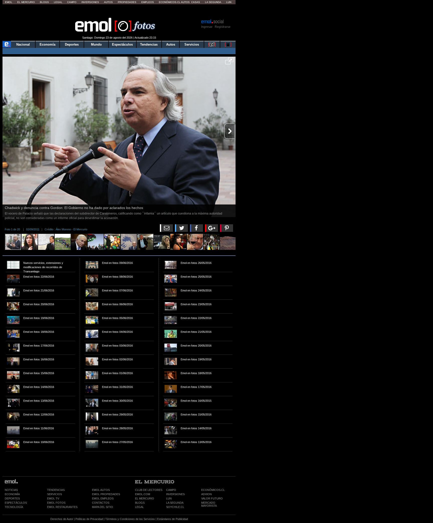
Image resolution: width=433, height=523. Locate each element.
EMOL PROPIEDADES (106, 494)
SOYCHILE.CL (175, 506)
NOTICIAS (11, 489)
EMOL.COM (142, 494)
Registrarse (223, 27)
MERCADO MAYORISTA (209, 504)
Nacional (23, 44)
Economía (47, 44)
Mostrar (119, 11)
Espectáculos (122, 44)
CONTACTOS (100, 502)
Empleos (147, 2)
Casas (195, 2)
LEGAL (139, 506)
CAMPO (171, 489)
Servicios (191, 44)
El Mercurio (26, 2)
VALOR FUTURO (212, 498)
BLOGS (140, 502)
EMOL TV (53, 498)
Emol (8, 2)
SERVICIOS (54, 494)
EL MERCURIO (144, 498)
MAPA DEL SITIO (102, 506)
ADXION (206, 494)
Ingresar (206, 27)
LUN (169, 498)
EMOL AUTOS (101, 489)
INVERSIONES (175, 494)
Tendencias (149, 44)
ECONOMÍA (12, 494)
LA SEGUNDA (174, 502)
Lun (228, 2)
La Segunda (213, 2)
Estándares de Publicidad (172, 518)
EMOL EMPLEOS (103, 498)
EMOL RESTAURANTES (62, 506)
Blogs (44, 2)
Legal (58, 2)
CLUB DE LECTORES (148, 489)
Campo (71, 2)
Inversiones (90, 2)
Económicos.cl (169, 2)
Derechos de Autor (61, 518)
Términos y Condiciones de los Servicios (130, 518)
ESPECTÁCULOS (16, 502)
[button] (229, 63)
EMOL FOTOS (56, 502)
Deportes (72, 44)
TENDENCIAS (56, 489)
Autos (108, 2)
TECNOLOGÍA (14, 506)
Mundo (96, 44)
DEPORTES (12, 498)
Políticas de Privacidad (89, 518)
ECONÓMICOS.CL (213, 489)
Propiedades (127, 2)
